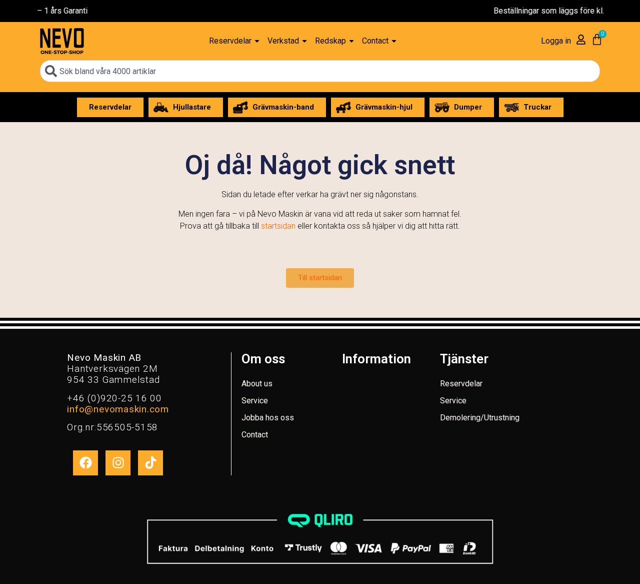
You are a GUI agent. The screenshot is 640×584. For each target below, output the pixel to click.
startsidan (278, 226)
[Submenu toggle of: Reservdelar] (257, 41)
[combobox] (320, 71)
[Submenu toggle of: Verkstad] (304, 41)
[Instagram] (118, 462)
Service (255, 400)
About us (257, 383)
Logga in (556, 41)
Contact (255, 434)
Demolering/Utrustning (480, 417)
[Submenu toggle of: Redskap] (351, 41)
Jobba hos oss (268, 417)
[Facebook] (85, 462)
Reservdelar (461, 383)
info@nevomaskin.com (117, 409)
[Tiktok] (150, 462)
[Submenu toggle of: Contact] (394, 41)
